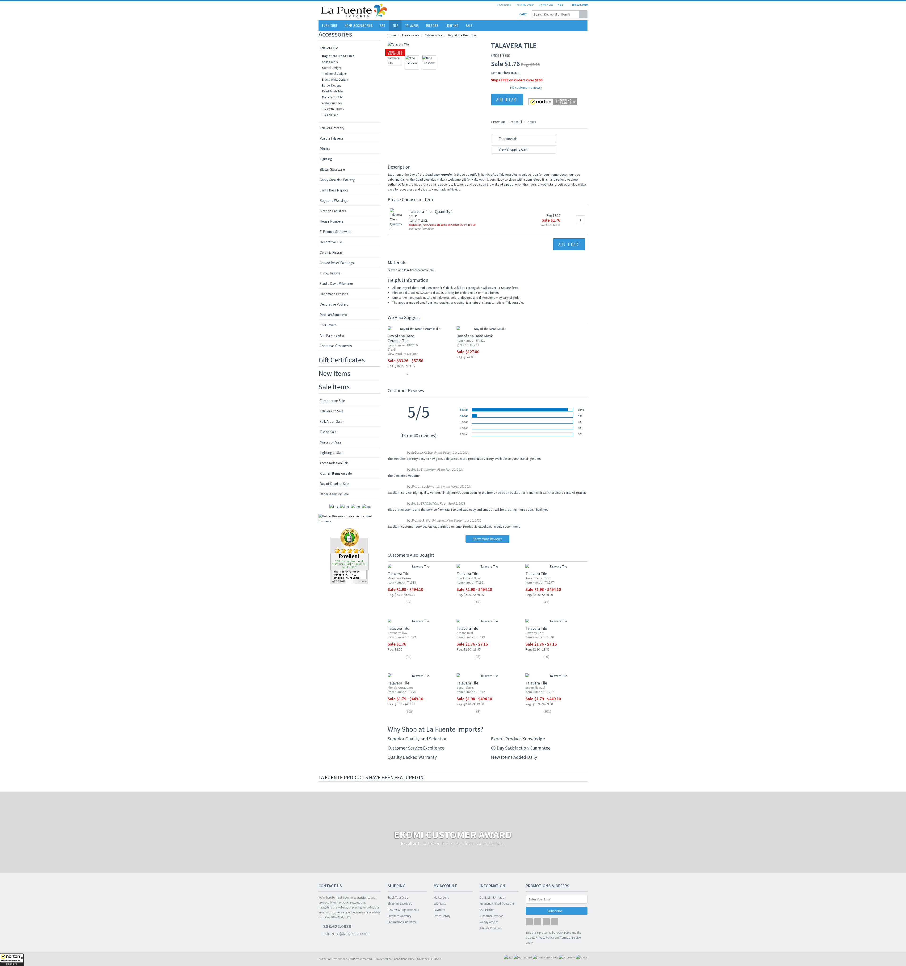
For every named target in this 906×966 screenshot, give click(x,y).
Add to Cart (507, 99)
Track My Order (524, 4)
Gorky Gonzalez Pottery (337, 180)
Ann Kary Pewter (332, 335)
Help (560, 4)
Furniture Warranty (399, 916)
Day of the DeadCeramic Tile (401, 338)
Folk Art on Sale (331, 421)
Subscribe (555, 911)
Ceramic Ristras (331, 252)
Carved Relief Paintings (337, 263)
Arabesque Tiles (332, 103)
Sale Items (334, 386)
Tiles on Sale (330, 115)
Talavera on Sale (331, 411)
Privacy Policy (383, 959)
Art (382, 25)
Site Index (423, 959)
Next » (532, 122)
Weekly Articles (489, 922)
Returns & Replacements (403, 910)
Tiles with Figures (333, 109)
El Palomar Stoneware (336, 231)
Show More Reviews (487, 539)
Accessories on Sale (334, 463)
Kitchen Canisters (333, 211)
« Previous (498, 122)
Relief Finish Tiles (332, 91)
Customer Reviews (491, 916)
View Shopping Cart (513, 149)
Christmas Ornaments (336, 346)
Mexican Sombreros (334, 314)
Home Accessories (358, 25)
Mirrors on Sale (330, 442)
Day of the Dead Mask (475, 336)
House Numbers (332, 221)
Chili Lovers (328, 325)
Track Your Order (398, 898)
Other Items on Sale (334, 494)
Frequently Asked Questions (497, 904)
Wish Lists (440, 904)
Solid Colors (330, 62)
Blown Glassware (332, 169)
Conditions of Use (404, 959)
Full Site (436, 959)
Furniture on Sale (332, 400)
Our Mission (487, 910)
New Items (334, 373)
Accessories (335, 33)
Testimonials (507, 139)
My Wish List (545, 4)
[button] (12, 959)
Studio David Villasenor (336, 283)
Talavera (412, 25)
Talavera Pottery (332, 128)
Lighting (452, 25)
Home (392, 35)
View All (516, 122)
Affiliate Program (491, 928)
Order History (442, 916)
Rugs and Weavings (334, 200)
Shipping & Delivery (400, 904)
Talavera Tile (329, 48)
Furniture (329, 25)
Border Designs (331, 85)
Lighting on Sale (331, 452)
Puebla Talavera (331, 138)
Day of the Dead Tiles (338, 56)
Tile (395, 25)
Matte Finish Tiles (333, 97)
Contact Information (493, 898)
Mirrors (432, 25)
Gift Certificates (342, 359)
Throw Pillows (330, 273)
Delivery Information (421, 228)
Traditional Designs (334, 74)
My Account (503, 4)
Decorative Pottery (334, 304)
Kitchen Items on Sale (336, 473)
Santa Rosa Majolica (334, 190)
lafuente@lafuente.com (345, 933)
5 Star (464, 409)
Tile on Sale (328, 432)
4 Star (464, 416)
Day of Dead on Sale (334, 483)
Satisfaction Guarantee (402, 922)
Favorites (439, 910)
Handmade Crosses (334, 294)
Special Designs (331, 68)
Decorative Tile (331, 242)
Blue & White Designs (335, 80)
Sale (469, 25)
